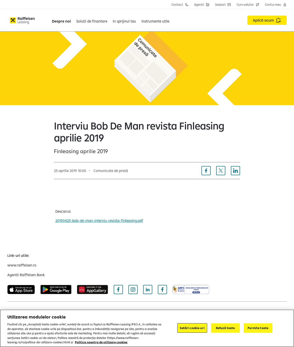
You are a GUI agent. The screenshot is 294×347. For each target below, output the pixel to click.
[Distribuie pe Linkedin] (235, 170)
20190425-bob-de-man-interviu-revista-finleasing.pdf (99, 220)
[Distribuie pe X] (220, 170)
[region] (147, 328)
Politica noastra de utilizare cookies (101, 342)
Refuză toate (225, 328)
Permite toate (258, 328)
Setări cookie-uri (192, 328)
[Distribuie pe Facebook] (206, 170)
